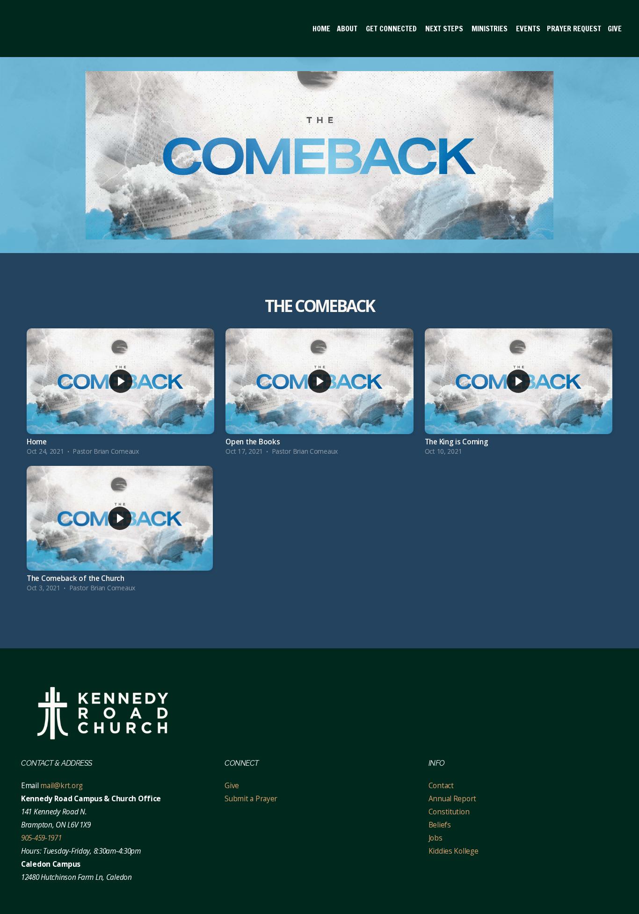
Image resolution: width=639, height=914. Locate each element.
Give (615, 28)
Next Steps (445, 28)
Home (321, 28)
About (348, 28)
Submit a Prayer (251, 799)
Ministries (490, 28)
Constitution (449, 812)
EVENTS (528, 28)
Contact (442, 786)
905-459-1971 (41, 838)
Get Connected (392, 28)
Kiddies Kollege (453, 851)
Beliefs (439, 825)
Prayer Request (574, 28)
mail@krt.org (61, 786)
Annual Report (452, 799)
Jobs (435, 838)
